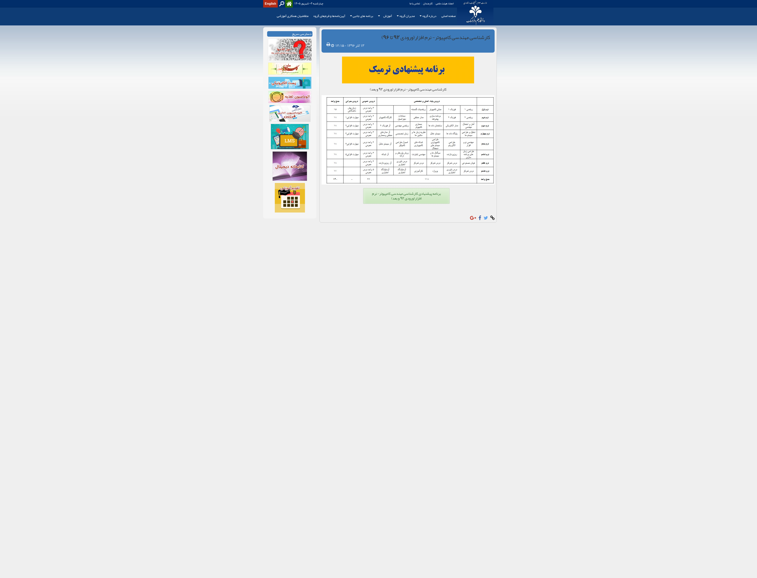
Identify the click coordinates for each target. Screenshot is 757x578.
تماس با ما (414, 3)
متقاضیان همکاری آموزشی (293, 16)
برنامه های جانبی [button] (363, 16)
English (270, 4)
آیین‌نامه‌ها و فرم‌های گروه (329, 16)
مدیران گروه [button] (407, 16)
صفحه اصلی (448, 16)
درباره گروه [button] (429, 16)
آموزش (387, 16)
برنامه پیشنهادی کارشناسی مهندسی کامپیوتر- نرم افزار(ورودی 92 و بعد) (406, 196)
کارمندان (428, 3)
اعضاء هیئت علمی (445, 3)
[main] (378, 125)
